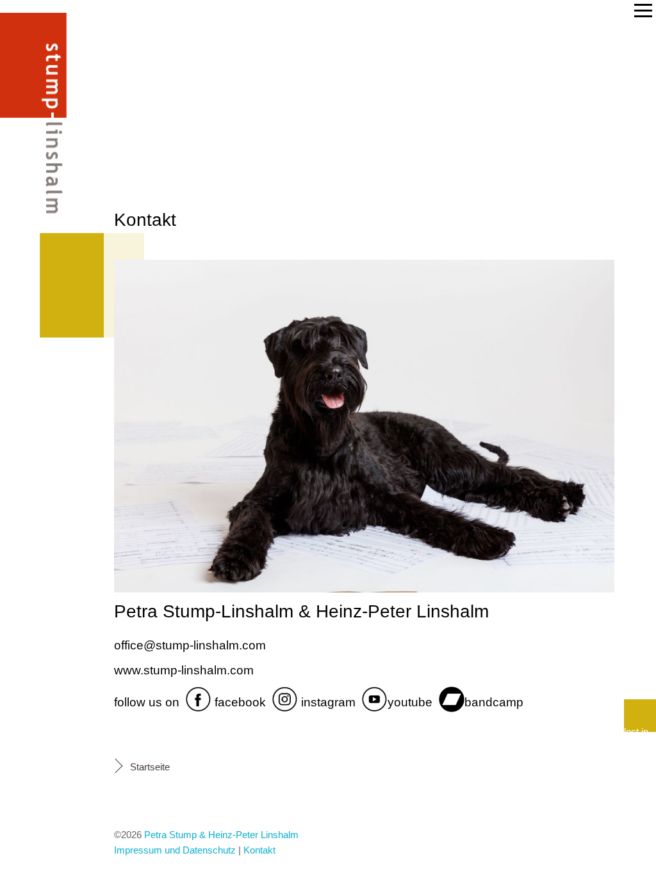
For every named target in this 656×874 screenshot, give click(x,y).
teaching (43, 211)
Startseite (150, 766)
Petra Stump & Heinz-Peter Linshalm (221, 834)
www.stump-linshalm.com (184, 670)
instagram (327, 703)
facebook (238, 703)
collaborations (56, 176)
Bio (66, 48)
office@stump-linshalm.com (190, 645)
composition (48, 317)
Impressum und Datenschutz (175, 850)
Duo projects (46, 127)
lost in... (640, 729)
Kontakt (259, 850)
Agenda (47, 83)
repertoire (39, 247)
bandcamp (493, 703)
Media (53, 282)
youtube (410, 703)
